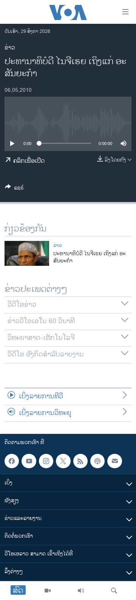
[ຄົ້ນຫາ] (114, 590)
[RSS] (80, 461)
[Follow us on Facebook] (12, 461)
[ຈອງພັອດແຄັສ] (114, 461)
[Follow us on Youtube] (29, 461)
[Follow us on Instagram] (46, 461)
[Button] (14, 189)
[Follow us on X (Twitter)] (63, 461)
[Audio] (81, 590)
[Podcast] (97, 461)
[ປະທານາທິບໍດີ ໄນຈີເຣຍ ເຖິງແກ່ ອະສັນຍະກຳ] (27, 253)
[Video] (47, 590)
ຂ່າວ (10, 48)
